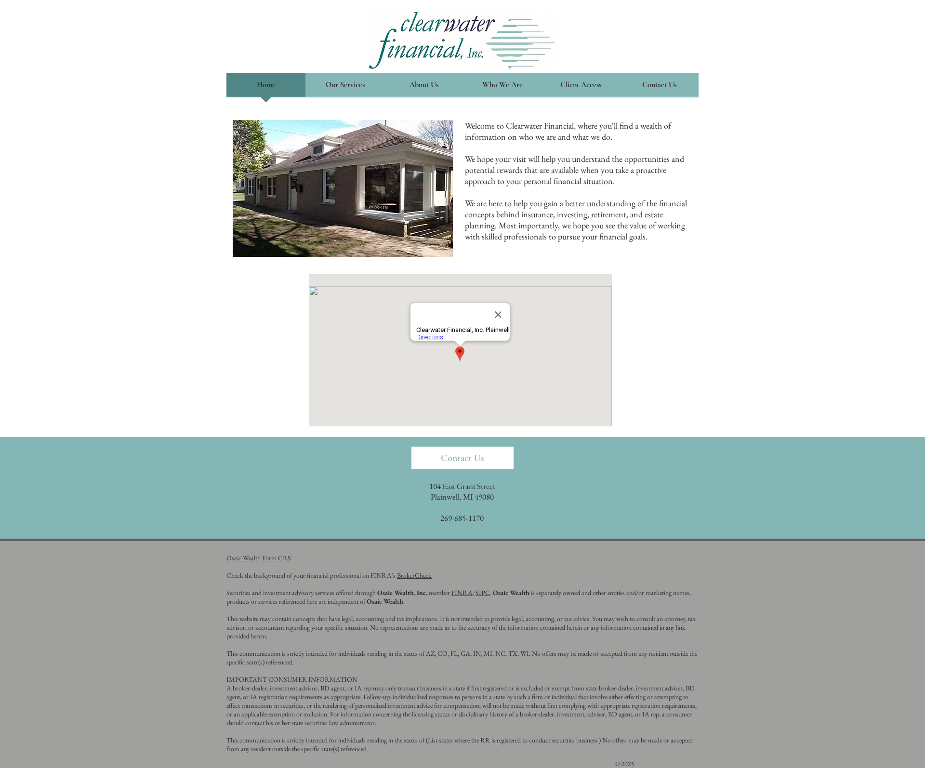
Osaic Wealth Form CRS (258, 558)
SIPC (483, 592)
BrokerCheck (414, 575)
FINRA (462, 592)
